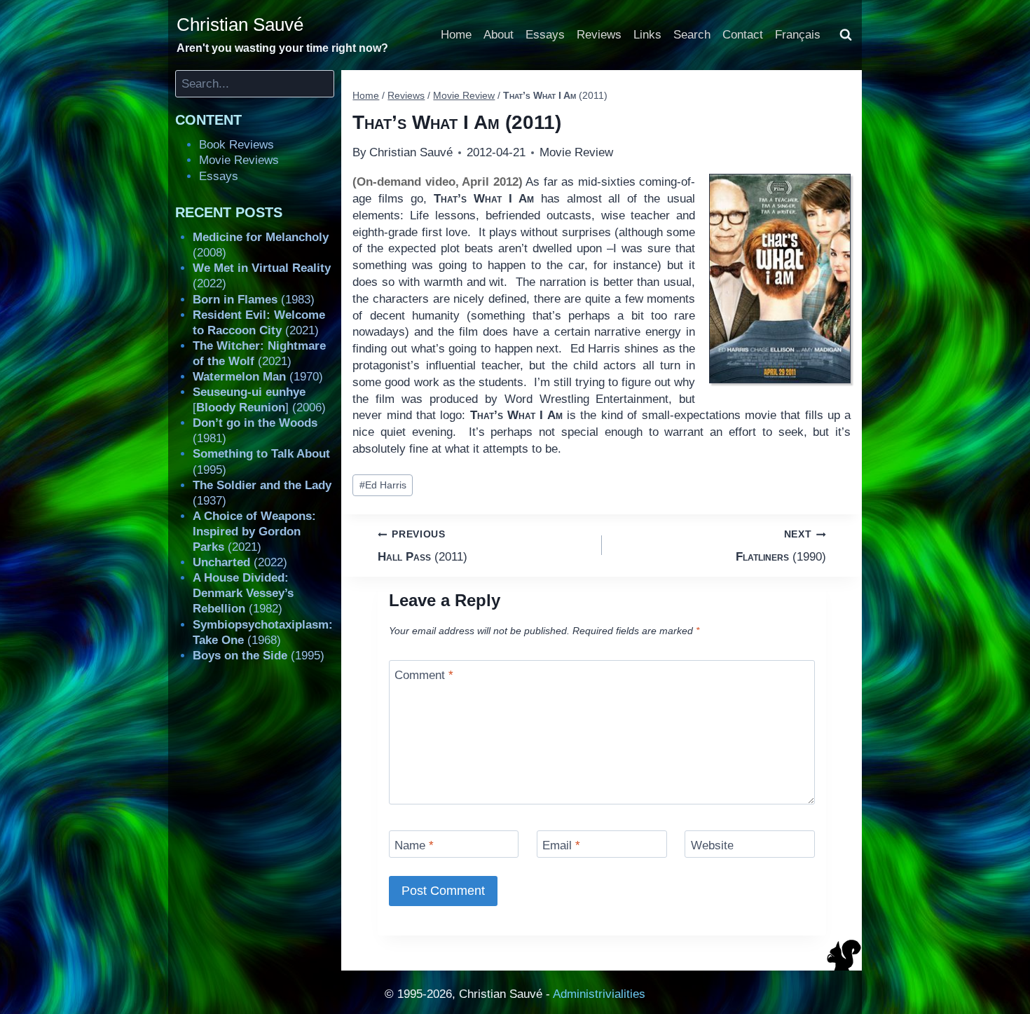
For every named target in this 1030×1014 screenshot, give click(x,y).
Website (712, 845)
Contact (742, 34)
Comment (423, 675)
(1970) (258, 376)
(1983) (254, 299)
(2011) (422, 546)
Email (561, 845)
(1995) (258, 655)
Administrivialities (599, 994)
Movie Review (576, 152)
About (498, 34)
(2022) (240, 562)
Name (414, 845)
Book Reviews (236, 144)
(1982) (243, 593)
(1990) (781, 546)
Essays (545, 34)
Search (691, 34)
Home (456, 34)
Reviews (599, 34)
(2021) (254, 531)
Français (797, 34)
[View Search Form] (845, 35)
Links (647, 34)
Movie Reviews (239, 160)
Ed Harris (382, 485)
